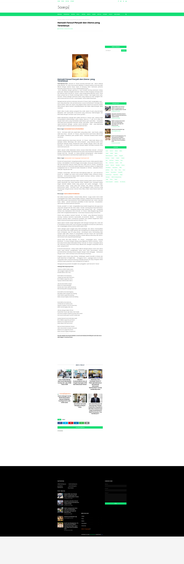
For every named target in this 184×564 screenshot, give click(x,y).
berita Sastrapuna (73, 484)
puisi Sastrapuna (72, 486)
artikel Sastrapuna (61, 484)
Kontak (67, 1)
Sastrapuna (61, 28)
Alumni (111, 151)
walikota (116, 181)
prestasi (107, 170)
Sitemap (72, 1)
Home (58, 1)
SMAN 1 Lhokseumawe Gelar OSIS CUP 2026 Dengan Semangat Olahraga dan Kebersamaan (118, 123)
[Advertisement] (80, 42)
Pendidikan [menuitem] (66, 14)
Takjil (107, 179)
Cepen (112, 158)
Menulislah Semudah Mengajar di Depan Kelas (80, 405)
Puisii (124, 170)
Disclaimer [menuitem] (117, 14)
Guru (122, 160)
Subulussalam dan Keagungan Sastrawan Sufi (76, 158)
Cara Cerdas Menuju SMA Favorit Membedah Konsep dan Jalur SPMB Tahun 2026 (64, 382)
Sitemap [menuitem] (105, 14)
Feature (117, 160)
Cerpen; (123, 158)
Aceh (107, 151)
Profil (62, 1)
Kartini (117, 162)
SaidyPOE (120, 172)
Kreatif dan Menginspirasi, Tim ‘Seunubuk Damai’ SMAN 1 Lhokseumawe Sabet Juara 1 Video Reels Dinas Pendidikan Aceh (119, 138)
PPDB (120, 167)
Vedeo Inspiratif (109, 181)
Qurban (107, 172)
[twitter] (121, 1)
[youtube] (125, 1)
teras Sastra (71, 488)
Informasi (111, 162)
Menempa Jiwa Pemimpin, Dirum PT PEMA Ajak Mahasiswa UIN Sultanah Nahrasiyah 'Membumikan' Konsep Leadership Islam (95, 384)
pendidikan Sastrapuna (60, 486)
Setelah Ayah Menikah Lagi (118, 129)
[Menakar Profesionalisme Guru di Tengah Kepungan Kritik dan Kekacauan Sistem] (80, 373)
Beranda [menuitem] (59, 14)
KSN (121, 162)
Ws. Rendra (122, 181)
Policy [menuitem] (110, 14)
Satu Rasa (115, 174)
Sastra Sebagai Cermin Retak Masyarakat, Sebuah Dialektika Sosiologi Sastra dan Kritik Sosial (64, 399)
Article (116, 151)
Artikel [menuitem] (83, 14)
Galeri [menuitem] (93, 14)
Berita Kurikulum (109, 155)
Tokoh (115, 179)
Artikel (63, 19)
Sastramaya (108, 174)
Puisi (116, 170)
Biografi (121, 155)
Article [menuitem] (99, 14)
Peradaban (115, 167)
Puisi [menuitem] (78, 14)
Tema (111, 179)
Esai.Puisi (111, 160)
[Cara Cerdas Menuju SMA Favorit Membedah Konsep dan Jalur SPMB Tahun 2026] (64, 373)
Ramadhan (113, 172)
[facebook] (118, 1)
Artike (121, 151)
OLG (102, 534)
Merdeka (118, 165)
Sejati (121, 174)
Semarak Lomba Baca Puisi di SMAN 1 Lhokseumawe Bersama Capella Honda (119, 115)
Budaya (107, 158)
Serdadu (108, 177)
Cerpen (117, 158)
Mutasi (123, 165)
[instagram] (123, 1)
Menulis (112, 165)
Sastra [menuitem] (73, 14)
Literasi (107, 165)
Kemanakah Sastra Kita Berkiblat (74, 129)
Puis (112, 170)
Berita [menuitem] (88, 14)
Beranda (59, 19)
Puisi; (120, 170)
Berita (116, 153)
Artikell (111, 153)
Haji (106, 162)
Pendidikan (108, 167)
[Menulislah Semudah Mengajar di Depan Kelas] (80, 398)
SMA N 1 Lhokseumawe (116, 177)
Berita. (116, 155)
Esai (107, 160)
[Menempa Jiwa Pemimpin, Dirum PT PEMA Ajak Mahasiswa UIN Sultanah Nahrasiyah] (95, 373)
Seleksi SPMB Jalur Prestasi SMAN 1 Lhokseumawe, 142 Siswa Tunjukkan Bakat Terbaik (119, 108)
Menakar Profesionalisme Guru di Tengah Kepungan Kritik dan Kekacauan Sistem (80, 382)
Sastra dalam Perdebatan (71, 193)
